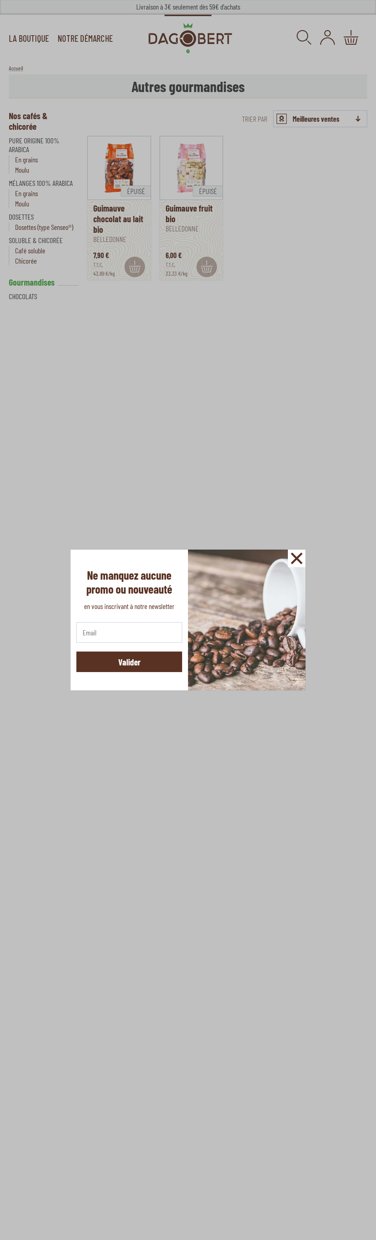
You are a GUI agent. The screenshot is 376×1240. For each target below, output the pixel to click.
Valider (129, 662)
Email (89, 631)
